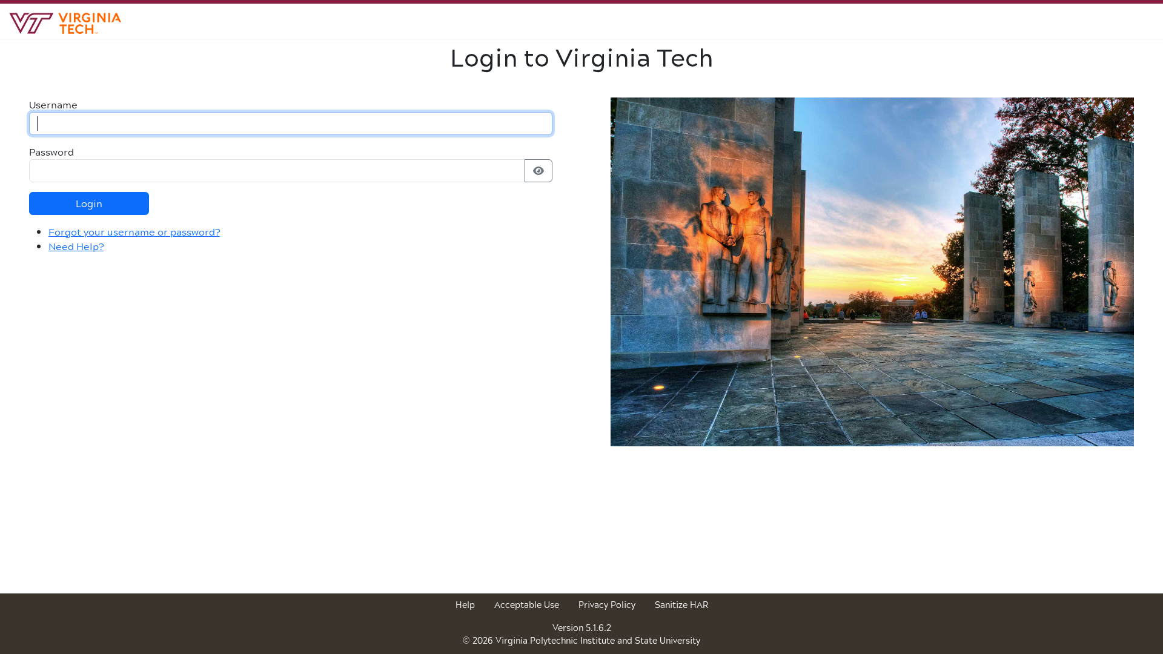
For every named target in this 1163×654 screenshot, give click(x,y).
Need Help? (76, 246)
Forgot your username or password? (134, 231)
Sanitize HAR (681, 605)
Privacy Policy (606, 605)
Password (51, 152)
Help (465, 605)
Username (53, 104)
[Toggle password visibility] (538, 170)
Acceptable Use (526, 605)
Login (89, 203)
